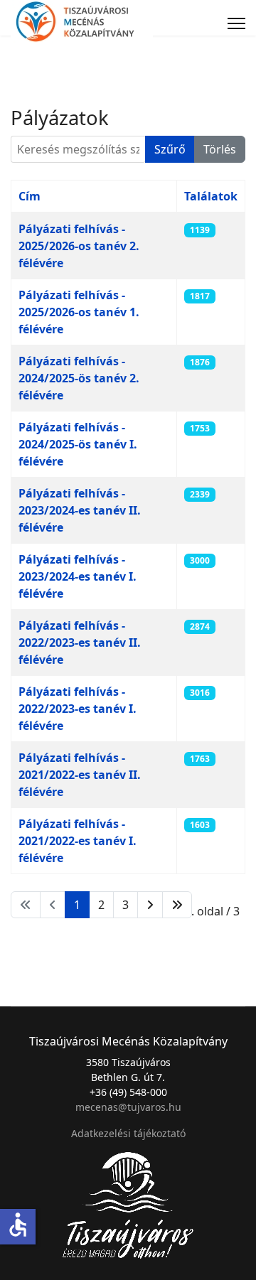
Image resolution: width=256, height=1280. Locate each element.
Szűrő (170, 149)
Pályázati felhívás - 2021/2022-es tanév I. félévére (77, 841)
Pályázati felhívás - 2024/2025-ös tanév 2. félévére (78, 378)
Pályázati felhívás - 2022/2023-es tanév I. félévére (77, 708)
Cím (29, 196)
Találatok (211, 196)
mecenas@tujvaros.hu (128, 1107)
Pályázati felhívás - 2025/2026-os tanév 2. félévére (78, 246)
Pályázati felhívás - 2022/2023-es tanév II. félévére (79, 642)
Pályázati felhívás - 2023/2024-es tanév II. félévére (79, 510)
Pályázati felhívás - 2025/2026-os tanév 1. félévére (78, 312)
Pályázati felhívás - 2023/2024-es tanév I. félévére (77, 576)
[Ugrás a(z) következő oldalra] (150, 904)
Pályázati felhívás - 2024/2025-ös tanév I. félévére (77, 444)
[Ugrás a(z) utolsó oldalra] (177, 904)
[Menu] (236, 23)
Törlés (219, 149)
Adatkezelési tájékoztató (128, 1133)
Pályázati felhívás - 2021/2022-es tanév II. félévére (79, 775)
